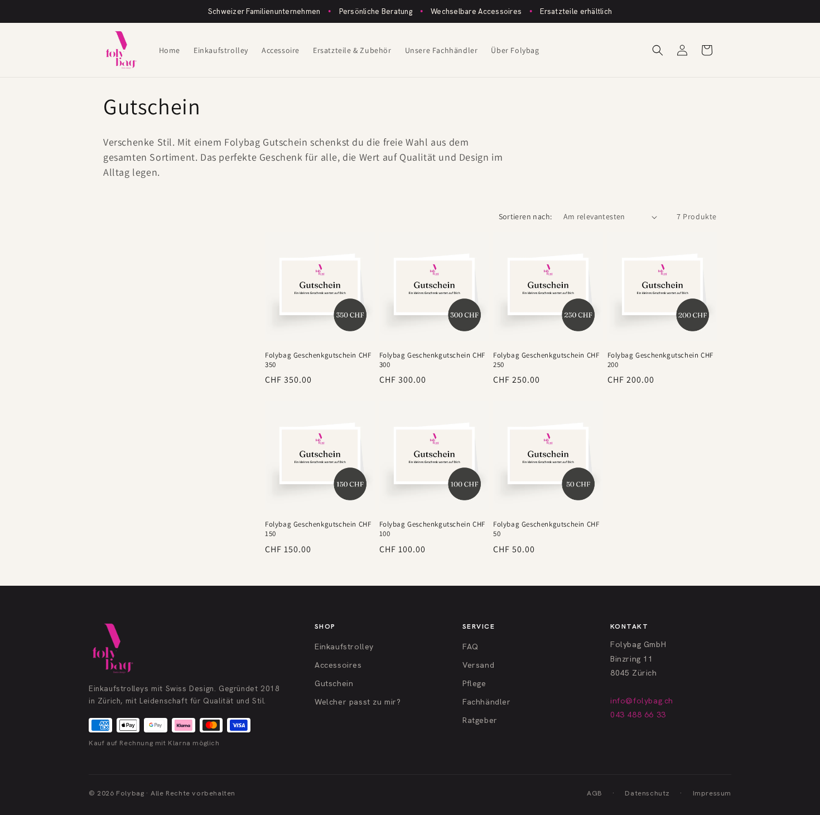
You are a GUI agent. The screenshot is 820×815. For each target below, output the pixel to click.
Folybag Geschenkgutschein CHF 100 (432, 529)
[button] (657, 50)
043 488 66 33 (638, 715)
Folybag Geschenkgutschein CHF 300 (432, 360)
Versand (478, 665)
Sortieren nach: (525, 216)
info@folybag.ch (641, 701)
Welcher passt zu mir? (358, 702)
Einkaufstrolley (344, 647)
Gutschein (334, 683)
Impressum (712, 793)
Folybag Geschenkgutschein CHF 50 (546, 529)
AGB (594, 793)
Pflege (474, 683)
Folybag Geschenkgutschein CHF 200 (660, 360)
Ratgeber (480, 720)
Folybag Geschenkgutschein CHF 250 (546, 360)
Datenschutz (647, 793)
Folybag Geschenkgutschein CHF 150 (318, 529)
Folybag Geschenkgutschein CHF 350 (318, 360)
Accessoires (338, 665)
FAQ (470, 647)
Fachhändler (486, 702)
